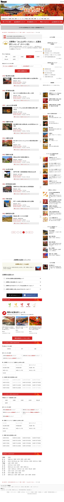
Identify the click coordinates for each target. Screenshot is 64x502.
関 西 (3, 468)
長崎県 (19, 474)
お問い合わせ (23, 492)
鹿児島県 (33, 474)
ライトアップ (33, 365)
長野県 (12, 463)
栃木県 (34, 461)
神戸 (22, 348)
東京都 (9, 461)
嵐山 (15, 468)
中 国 (3, 470)
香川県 (9, 472)
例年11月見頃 (6, 385)
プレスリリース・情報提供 (30, 492)
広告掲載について (40, 492)
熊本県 (22, 474)
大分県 (26, 474)
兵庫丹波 (9, 348)
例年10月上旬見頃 (17, 440)
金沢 (12, 465)
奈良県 (38, 56)
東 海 (3, 467)
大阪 (39, 18)
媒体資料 (36, 492)
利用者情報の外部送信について (52, 492)
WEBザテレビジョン (15, 489)
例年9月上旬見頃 (17, 437)
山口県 (16, 470)
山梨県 (9, 463)
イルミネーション (35, 486)
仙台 (12, 459)
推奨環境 (19, 492)
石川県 (9, 465)
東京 (20, 18)
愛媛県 (12, 472)
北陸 (29, 18)
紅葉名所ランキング (20, 22)
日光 (37, 461)
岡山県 (12, 470)
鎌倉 (18, 461)
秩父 (27, 461)
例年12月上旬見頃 (17, 387)
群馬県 (30, 461)
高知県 (19, 472)
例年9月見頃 (6, 437)
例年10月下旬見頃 (37, 382)
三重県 (21, 467)
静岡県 (25, 467)
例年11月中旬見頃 (27, 385)
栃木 (18, 18)
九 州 (3, 474)
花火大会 (22, 486)
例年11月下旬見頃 (37, 385)
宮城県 (9, 459)
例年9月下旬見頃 (37, 437)
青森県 (15, 459)
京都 (37, 18)
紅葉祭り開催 (6, 367)
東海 (32, 18)
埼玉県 (25, 461)
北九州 (12, 474)
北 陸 (3, 465)
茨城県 (40, 461)
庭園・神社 (32, 367)
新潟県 (16, 463)
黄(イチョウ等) (20, 370)
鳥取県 (19, 470)
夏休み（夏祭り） (27, 486)
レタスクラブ (3, 489)
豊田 (15, 467)
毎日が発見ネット (29, 489)
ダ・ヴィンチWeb (8, 489)
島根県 (23, 470)
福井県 (18, 465)
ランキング (10, 66)
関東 (16, 18)
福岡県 (9, 474)
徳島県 (16, 472)
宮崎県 (29, 474)
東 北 (3, 459)
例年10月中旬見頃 (27, 382)
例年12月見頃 (6, 387)
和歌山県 (6, 59)
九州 (48, 18)
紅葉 (31, 486)
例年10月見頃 (6, 382)
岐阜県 (18, 467)
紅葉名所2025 (4, 18)
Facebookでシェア (31, 295)
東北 (13, 18)
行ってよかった (45, 22)
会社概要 (45, 492)
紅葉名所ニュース (33, 22)
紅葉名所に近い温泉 (57, 22)
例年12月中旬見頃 (27, 445)
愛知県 (9, 467)
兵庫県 (22, 400)
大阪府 (14, 56)
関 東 (3, 461)
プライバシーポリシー (13, 492)
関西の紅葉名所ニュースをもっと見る (22, 338)
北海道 (9, 18)
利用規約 (8, 492)
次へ (30, 232)
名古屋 (12, 467)
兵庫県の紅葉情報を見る (22, 71)
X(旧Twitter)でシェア (15, 295)
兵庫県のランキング (9, 355)
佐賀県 (15, 474)
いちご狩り (8, 486)
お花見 (12, 486)
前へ (14, 232)
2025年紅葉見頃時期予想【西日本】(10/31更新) (16, 38)
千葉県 (21, 461)
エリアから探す (7, 22)
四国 (45, 18)
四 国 (3, 472)
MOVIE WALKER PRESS (22, 489)
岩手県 (18, 459)
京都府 (22, 56)
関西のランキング (9, 409)
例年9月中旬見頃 (27, 437)
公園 (5, 373)
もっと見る (58, 58)
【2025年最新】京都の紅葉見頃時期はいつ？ (15, 36)
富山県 (15, 465)
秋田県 (22, 459)
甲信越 (26, 18)
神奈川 (23, 18)
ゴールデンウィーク (17, 486)
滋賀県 (14, 59)
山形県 (25, 459)
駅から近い (6, 370)
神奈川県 (13, 461)
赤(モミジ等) (32, 370)
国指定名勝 (19, 367)
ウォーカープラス (3, 486)
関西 (35, 18)
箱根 (16, 461)
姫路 (35, 348)
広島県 (9, 470)
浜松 (27, 467)
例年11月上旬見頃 (17, 385)
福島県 (29, 459)
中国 (42, 18)
